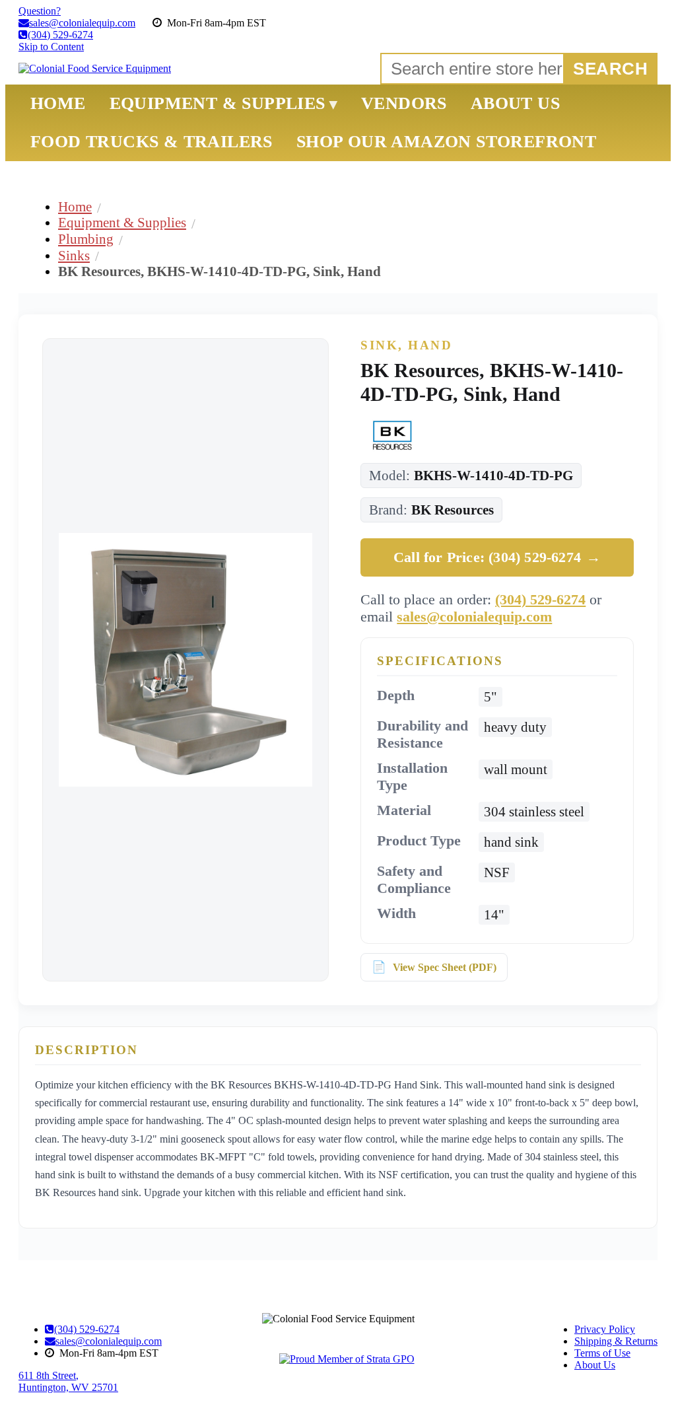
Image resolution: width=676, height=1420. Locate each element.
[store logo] (94, 69)
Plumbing (86, 238)
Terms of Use (602, 1353)
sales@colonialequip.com (474, 616)
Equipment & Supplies (122, 222)
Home (75, 206)
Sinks (74, 255)
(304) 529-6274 (540, 599)
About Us (594, 1364)
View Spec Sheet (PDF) (444, 967)
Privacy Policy (604, 1329)
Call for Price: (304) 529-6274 (497, 557)
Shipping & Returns (616, 1341)
